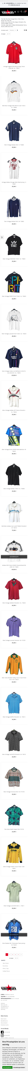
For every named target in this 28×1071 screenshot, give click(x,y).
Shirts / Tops (6, 968)
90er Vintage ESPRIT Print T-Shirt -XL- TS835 (14, 296)
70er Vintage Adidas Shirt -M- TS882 (14, 221)
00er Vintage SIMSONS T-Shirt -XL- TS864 (14, 259)
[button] (18, 11)
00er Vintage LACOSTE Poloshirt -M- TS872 (14, 754)
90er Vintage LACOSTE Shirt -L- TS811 (14, 906)
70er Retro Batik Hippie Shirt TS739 (14, 829)
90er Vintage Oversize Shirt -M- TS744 (14, 792)
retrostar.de (7, 1035)
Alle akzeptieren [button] (7, 1067)
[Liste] (26, 30)
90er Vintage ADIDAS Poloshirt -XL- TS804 (14, 603)
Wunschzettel (4, 1023)
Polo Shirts (5, 966)
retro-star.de (7, 1032)
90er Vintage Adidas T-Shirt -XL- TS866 (14, 488)
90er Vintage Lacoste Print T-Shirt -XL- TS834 (14, 333)
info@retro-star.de (15, 5)
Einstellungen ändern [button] (19, 1067)
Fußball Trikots (6, 971)
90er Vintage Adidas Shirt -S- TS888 (14, 145)
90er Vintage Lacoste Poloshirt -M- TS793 (14, 640)
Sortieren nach (4, 30)
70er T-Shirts (6, 963)
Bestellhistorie (4, 1021)
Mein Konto (3, 1019)
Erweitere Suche (4, 1025)
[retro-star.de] (8, 12)
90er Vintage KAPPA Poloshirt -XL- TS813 (14, 717)
